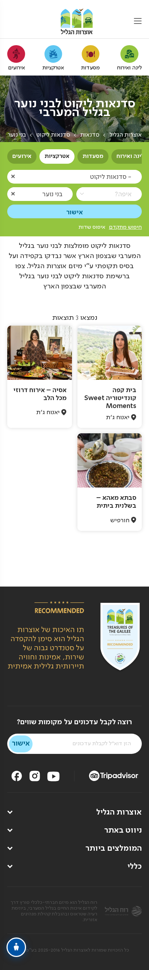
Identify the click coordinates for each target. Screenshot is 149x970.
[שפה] (12, 21)
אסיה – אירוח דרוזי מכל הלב (40, 394)
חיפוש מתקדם (125, 227)
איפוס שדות (91, 227)
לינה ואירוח (130, 156)
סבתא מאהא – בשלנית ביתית (116, 502)
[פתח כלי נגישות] (16, 947)
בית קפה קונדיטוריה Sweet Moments (110, 398)
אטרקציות (56, 156)
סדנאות (89, 135)
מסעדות (92, 156)
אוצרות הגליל (126, 135)
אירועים (21, 156)
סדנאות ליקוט (53, 135)
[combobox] (74, 176)
